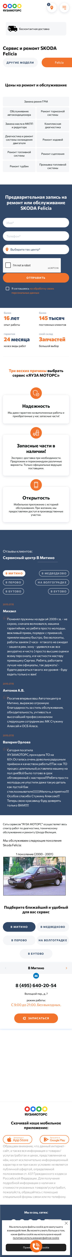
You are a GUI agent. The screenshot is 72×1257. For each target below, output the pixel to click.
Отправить (36, 277)
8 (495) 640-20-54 (36, 985)
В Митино (36, 968)
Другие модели (20, 62)
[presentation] (6, 968)
